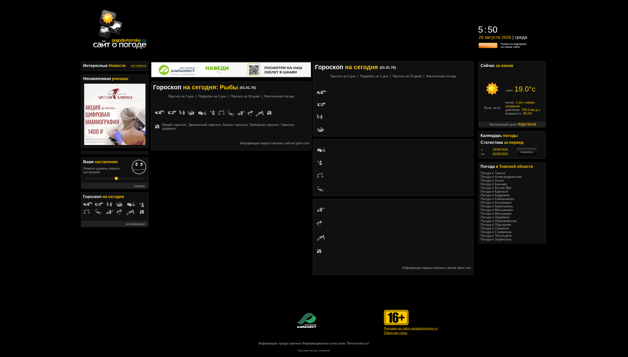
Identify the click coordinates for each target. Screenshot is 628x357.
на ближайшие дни (135, 224)
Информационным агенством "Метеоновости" (336, 343)
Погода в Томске (493, 173)
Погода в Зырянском (496, 239)
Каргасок (527, 124)
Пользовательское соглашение (314, 350)
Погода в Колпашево (496, 202)
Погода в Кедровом (495, 195)
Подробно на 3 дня (212, 96)
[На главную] (120, 49)
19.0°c (525, 89)
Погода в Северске (495, 228)
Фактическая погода (279, 96)
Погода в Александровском (501, 177)
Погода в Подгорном (496, 224)
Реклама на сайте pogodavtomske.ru (411, 328)
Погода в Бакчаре (494, 184)
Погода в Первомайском (499, 221)
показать (526, 152)
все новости (138, 65)
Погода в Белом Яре (496, 188)
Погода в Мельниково (497, 210)
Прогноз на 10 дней (245, 96)
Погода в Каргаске (494, 191)
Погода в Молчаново (496, 213)
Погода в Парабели (495, 217)
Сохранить (139, 186)
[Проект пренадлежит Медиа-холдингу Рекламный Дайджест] (306, 320)
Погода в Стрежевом (496, 232)
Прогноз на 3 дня (181, 96)
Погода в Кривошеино (497, 206)
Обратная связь (395, 333)
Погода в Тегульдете (496, 236)
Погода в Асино (492, 180)
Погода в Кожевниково (497, 199)
